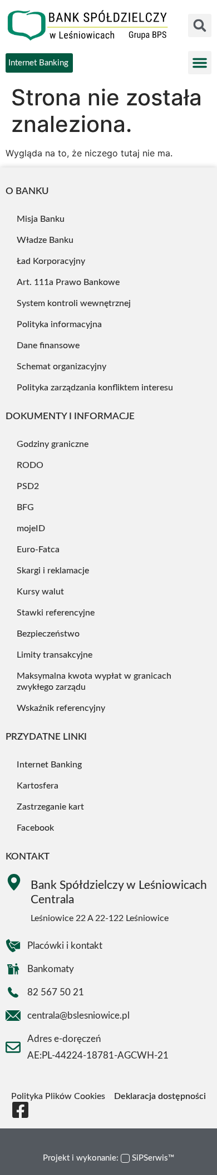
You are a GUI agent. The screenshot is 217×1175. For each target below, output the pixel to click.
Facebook (35, 827)
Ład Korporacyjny (51, 261)
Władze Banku (45, 240)
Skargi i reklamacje (53, 570)
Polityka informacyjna (59, 324)
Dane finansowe (48, 345)
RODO (30, 465)
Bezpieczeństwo (48, 633)
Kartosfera (37, 785)
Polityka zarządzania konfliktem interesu (95, 387)
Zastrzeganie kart (50, 806)
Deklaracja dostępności (160, 1096)
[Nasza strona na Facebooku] (20, 1110)
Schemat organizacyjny (61, 366)
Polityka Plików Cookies (58, 1096)
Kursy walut (40, 591)
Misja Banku (41, 219)
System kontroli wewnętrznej (74, 303)
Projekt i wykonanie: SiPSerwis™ (108, 1158)
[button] (199, 25)
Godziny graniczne (52, 444)
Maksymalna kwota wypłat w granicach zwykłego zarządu (94, 681)
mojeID (31, 528)
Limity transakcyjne (54, 654)
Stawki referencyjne (56, 612)
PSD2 (28, 486)
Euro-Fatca (38, 549)
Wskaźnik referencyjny (61, 708)
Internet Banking (49, 764)
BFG (25, 507)
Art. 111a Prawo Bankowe (68, 282)
